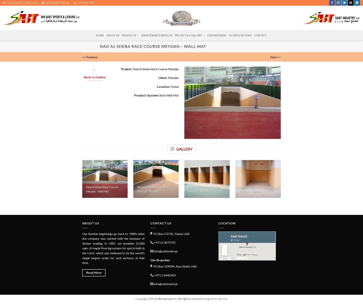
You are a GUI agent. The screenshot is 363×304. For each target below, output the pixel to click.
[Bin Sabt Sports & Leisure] (181, 18)
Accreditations (240, 35)
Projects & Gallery (188, 35)
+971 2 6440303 (164, 275)
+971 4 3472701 (164, 242)
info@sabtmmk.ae (166, 251)
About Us (112, 35)
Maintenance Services (156, 35)
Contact (260, 35)
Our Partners (216, 35)
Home (100, 35)
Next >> (275, 57)
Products (129, 35)
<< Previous (90, 57)
